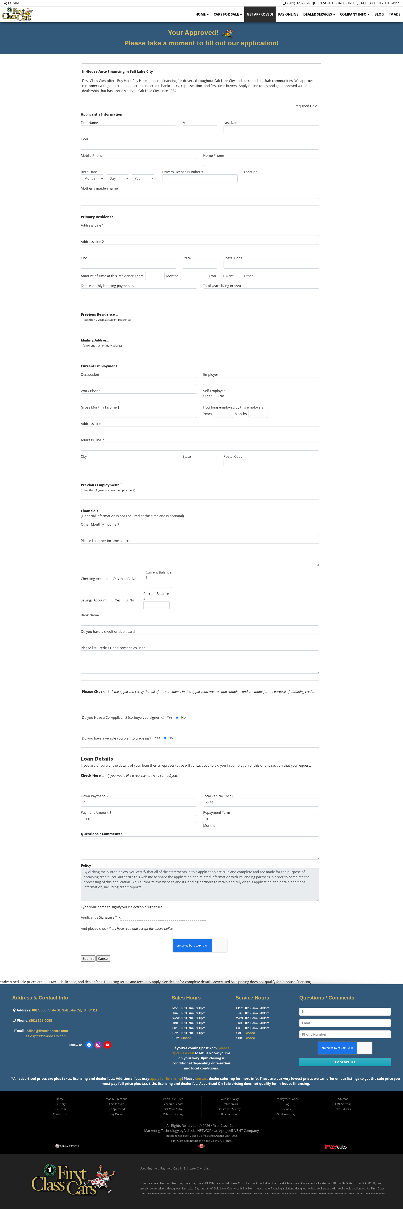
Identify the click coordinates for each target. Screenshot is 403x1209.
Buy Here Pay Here (159, 1168)
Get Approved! (260, 14)
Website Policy (230, 1099)
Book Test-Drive (173, 1099)
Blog (379, 14)
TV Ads (394, 14)
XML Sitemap (343, 1104)
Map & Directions (116, 1099)
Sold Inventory (286, 1114)
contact (201, 1078)
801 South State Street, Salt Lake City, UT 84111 (358, 3)
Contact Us (60, 1114)
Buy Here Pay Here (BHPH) (196, 1183)
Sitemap (343, 1099)
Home (201, 14)
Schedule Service (173, 1104)
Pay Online (288, 14)
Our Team (60, 1109)
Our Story (60, 1104)
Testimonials (230, 1104)
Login (13, 3)
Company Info (353, 14)
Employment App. (286, 1099)
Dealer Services (318, 14)
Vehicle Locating (173, 1114)
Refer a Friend (229, 1114)
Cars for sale (227, 14)
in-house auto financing (267, 1188)
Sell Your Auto (173, 1109)
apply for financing (166, 1078)
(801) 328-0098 (298, 3)
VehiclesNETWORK (198, 1130)
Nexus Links (343, 1109)
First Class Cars (225, 1125)
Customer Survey (230, 1109)
